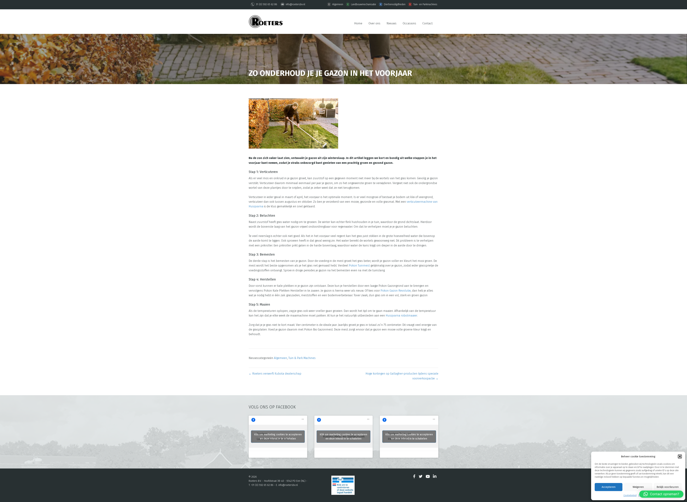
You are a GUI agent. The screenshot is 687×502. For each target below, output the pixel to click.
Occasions (409, 23)
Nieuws (391, 23)
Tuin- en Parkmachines (425, 4)
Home (358, 23)
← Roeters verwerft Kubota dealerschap (275, 373)
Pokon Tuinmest (359, 265)
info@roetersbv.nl (295, 4)
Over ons (374, 23)
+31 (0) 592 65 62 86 (262, 485)
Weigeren (638, 487)
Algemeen (337, 4)
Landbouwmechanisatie (363, 4)
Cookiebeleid (630, 495)
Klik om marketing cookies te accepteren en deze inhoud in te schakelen (278, 436)
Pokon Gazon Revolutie (396, 290)
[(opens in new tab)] (343, 485)
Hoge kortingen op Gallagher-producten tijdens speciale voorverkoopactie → (402, 376)
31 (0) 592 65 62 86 (266, 4)
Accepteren (609, 487)
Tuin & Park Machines (302, 358)
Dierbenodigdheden (394, 4)
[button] (680, 456)
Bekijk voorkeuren (668, 487)
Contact (427, 23)
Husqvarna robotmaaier (401, 315)
